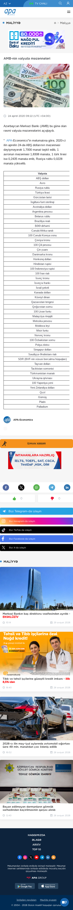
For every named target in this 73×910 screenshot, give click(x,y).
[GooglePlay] (25, 886)
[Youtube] (36, 857)
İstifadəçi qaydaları (26, 900)
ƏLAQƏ (36, 839)
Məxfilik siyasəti (48, 900)
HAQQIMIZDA (36, 835)
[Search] (60, 3)
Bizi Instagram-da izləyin (22, 521)
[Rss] (53, 857)
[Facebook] (20, 857)
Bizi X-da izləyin (17, 547)
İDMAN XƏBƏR (36, 443)
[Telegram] (42, 857)
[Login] (68, 3)
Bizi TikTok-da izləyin (20, 530)
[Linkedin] (48, 857)
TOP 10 (36, 849)
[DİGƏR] (67, 12)
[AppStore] (48, 886)
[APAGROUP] (36, 878)
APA (9, 140)
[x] (31, 857)
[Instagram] (25, 857)
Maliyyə (65, 23)
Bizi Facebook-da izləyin (22, 538)
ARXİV (36, 844)
